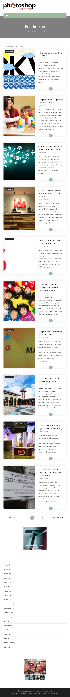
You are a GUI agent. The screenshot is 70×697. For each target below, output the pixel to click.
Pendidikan (9, 51)
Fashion (6, 591)
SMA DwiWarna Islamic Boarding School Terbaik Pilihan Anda (49, 472)
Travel (6, 634)
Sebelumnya (12, 518)
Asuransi (7, 569)
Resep (5, 621)
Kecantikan (7, 604)
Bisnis (5, 582)
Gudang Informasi (34, 691)
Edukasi (6, 587)
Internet (7, 600)
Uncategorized (9, 643)
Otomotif (7, 613)
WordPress (54, 694)
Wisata (6, 647)
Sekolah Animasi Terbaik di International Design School (49, 193)
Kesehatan (7, 608)
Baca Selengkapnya (47, 88)
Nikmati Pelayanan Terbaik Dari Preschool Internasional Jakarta (49, 287)
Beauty (6, 574)
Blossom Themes (36, 694)
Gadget (6, 595)
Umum (5, 638)
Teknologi (7, 625)
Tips (5, 630)
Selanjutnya (57, 518)
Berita (6, 578)
